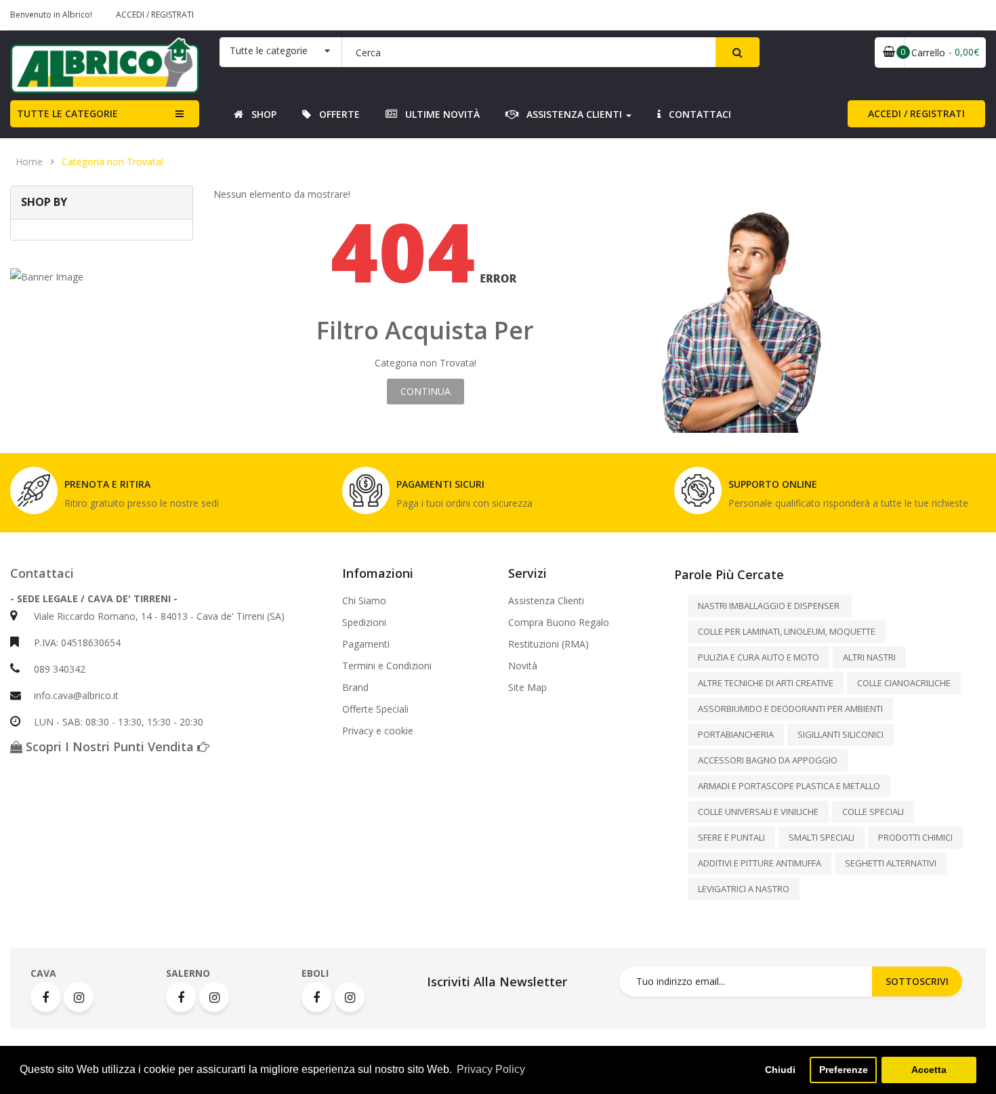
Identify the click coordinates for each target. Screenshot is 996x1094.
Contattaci (42, 573)
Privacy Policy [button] (491, 1069)
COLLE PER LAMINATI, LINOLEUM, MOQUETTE (786, 631)
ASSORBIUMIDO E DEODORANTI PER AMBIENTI (790, 708)
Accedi (131, 14)
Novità (522, 666)
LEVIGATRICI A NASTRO (743, 889)
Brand (355, 687)
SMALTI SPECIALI (821, 837)
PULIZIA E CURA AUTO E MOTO (758, 657)
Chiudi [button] (780, 1069)
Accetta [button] (929, 1069)
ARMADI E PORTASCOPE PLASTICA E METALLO (789, 786)
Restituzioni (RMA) (548, 644)
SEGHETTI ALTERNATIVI (890, 863)
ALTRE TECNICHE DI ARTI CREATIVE (765, 683)
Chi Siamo (364, 601)
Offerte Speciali (375, 709)
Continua (425, 391)
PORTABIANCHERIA (736, 734)
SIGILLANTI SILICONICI (840, 734)
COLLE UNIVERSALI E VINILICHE (758, 811)
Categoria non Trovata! (112, 162)
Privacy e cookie (377, 731)
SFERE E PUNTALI (731, 837)
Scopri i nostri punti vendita (109, 746)
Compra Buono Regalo (558, 622)
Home (29, 162)
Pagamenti (366, 644)
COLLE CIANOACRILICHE (904, 683)
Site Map (527, 687)
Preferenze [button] (843, 1069)
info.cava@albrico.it (76, 695)
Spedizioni (364, 622)
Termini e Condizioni (387, 666)
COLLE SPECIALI (873, 811)
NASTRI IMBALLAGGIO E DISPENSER (770, 605)
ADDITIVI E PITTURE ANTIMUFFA (759, 863)
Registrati (172, 14)
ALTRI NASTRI (869, 657)
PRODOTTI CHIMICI (915, 837)
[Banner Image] (101, 277)
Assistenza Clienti (546, 601)
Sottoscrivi (917, 981)
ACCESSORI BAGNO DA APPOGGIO (767, 760)
